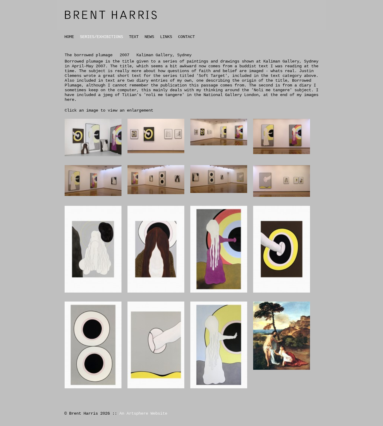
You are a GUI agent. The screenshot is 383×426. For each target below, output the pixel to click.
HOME (69, 36)
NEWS (149, 36)
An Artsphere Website (143, 413)
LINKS (166, 36)
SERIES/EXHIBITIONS (101, 36)
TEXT (134, 36)
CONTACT (186, 36)
